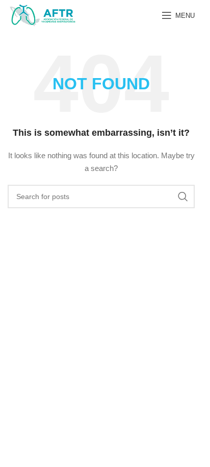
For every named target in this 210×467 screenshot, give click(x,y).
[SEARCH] (183, 196)
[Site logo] (42, 15)
